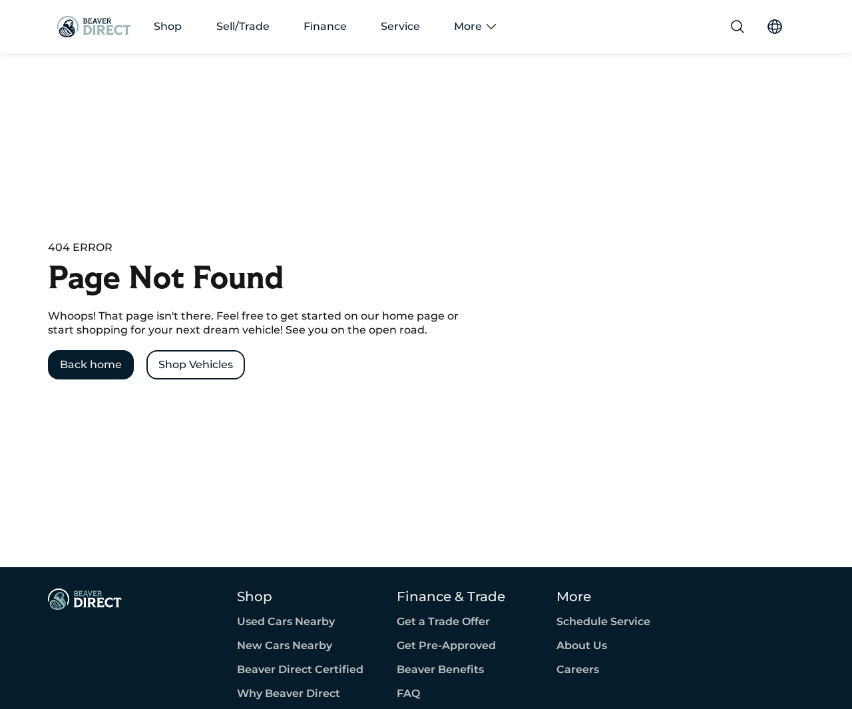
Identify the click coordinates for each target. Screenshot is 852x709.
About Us (581, 646)
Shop (168, 27)
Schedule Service (603, 622)
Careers (577, 670)
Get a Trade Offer (443, 622)
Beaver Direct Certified (300, 670)
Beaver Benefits (440, 670)
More (468, 27)
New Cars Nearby (284, 646)
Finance (325, 27)
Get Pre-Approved (446, 646)
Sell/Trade (243, 27)
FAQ (408, 694)
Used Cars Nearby (286, 622)
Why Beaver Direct (288, 694)
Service (400, 27)
